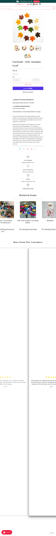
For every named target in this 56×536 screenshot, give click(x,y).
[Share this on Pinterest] (27, 149)
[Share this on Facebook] (23, 149)
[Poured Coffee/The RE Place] (19, 4)
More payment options (28, 92)
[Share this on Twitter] (20, 149)
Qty (13, 76)
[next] (41, 27)
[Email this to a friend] (35, 149)
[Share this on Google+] (31, 149)
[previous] (15, 27)
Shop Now (36, 1)
